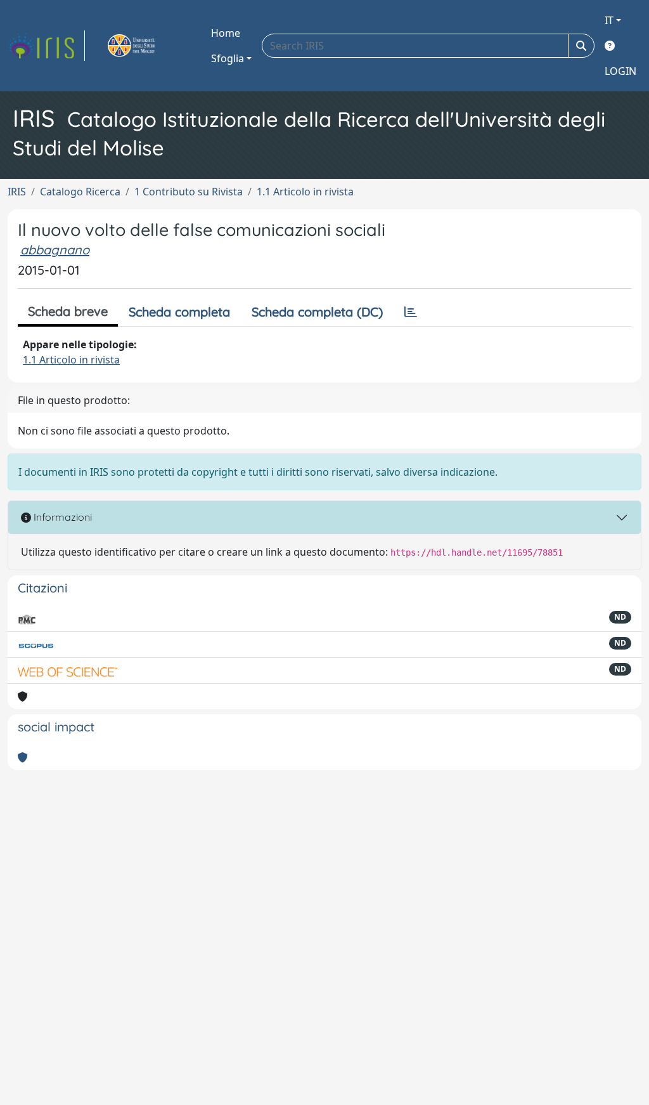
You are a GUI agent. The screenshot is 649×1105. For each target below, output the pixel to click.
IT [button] (609, 20)
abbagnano (54, 250)
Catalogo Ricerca (80, 192)
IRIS (17, 192)
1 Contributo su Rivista (188, 192)
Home (225, 33)
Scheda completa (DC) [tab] (317, 312)
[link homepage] (46, 45)
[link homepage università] (145, 45)
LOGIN (620, 71)
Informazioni (61, 517)
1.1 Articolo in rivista (305, 192)
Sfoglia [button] (227, 58)
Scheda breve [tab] (68, 311)
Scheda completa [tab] (179, 312)
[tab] (411, 312)
